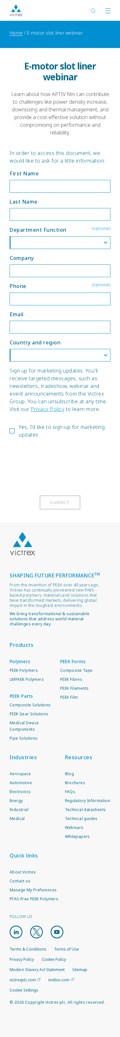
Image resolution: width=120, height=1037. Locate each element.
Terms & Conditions (28, 949)
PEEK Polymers (24, 670)
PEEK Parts (21, 696)
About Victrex (23, 872)
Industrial (19, 809)
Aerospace (20, 773)
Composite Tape (76, 670)
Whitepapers (77, 836)
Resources (78, 757)
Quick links (24, 855)
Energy (16, 800)
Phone (60, 286)
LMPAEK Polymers (27, 679)
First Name (24, 173)
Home (16, 33)
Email (17, 314)
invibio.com (58, 980)
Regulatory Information (87, 800)
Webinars (74, 827)
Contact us (20, 881)
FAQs (70, 791)
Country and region (35, 342)
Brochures (75, 782)
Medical (17, 818)
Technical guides (81, 818)
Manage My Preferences (33, 890)
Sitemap (79, 969)
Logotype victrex (16, 10)
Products (21, 644)
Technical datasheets (85, 809)
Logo (22, 544)
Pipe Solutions (24, 738)
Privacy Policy (47, 409)
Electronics (20, 791)
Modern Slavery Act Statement (37, 969)
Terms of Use (66, 949)
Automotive (21, 782)
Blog (69, 773)
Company (22, 257)
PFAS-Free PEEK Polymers (34, 899)
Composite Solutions (30, 705)
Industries (23, 757)
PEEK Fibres (71, 679)
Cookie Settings (24, 990)
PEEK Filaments (74, 688)
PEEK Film (69, 697)
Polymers (20, 661)
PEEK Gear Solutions (29, 714)
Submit (60, 502)
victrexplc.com (23, 980)
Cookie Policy (54, 959)
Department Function (60, 229)
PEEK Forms (73, 661)
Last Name (24, 201)
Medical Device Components (24, 726)
